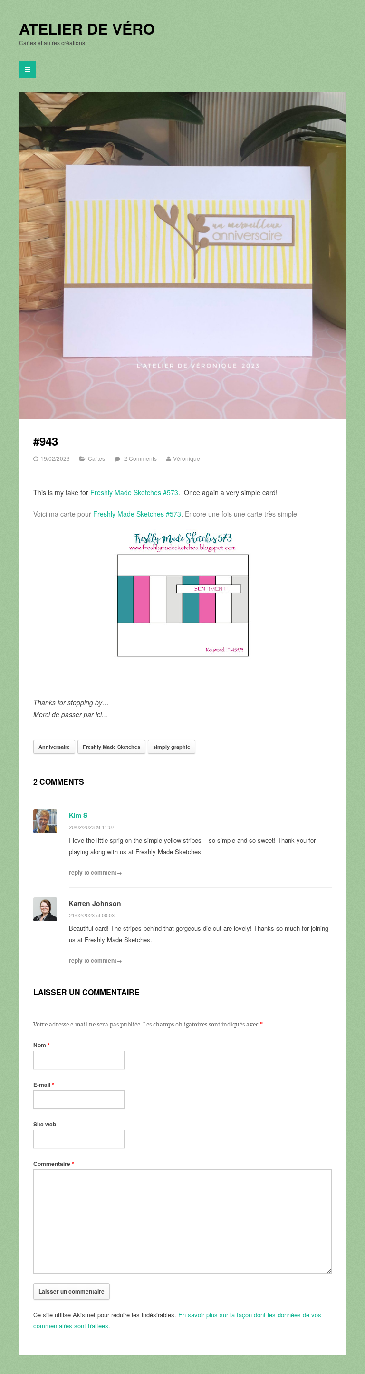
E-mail (43, 1084)
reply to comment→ (95, 872)
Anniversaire (54, 746)
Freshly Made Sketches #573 (134, 492)
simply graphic (171, 746)
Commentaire (53, 1163)
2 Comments (140, 458)
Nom (41, 1045)
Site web (44, 1124)
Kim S (78, 815)
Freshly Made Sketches (111, 746)
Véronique (186, 458)
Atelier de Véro (87, 29)
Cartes (96, 458)
